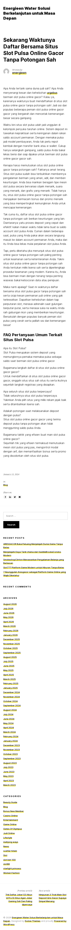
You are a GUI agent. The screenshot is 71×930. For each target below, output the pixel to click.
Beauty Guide (10, 802)
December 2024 (11, 692)
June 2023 (8, 771)
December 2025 (11, 639)
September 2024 (12, 705)
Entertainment (10, 820)
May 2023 (8, 776)
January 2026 (10, 635)
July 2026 (8, 608)
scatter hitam (10, 850)
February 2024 (10, 736)
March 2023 (9, 785)
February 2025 (10, 683)
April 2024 (8, 727)
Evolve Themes (32, 921)
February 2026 (10, 630)
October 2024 (10, 701)
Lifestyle (7, 837)
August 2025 (10, 657)
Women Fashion (11, 873)
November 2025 (11, 643)
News (6, 846)
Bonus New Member (13, 811)
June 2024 (8, 718)
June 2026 (8, 613)
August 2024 (10, 710)
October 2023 (10, 754)
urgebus (52, 92)
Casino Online (10, 815)
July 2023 (8, 767)
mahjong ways (10, 842)
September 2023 (12, 758)
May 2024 (8, 723)
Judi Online (9, 833)
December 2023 (11, 745)
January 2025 (10, 688)
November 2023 (11, 749)
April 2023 (8, 780)
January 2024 (10, 741)
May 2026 (8, 617)
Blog (5, 485)
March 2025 (9, 679)
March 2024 (9, 732)
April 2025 (8, 674)
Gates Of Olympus (12, 828)
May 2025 (8, 670)
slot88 (6, 864)
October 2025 (10, 648)
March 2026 (9, 626)
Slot (5, 855)
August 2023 (10, 763)
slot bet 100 (9, 859)
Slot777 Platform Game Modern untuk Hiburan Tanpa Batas (33, 567)
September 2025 (12, 652)
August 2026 (10, 604)
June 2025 (8, 665)
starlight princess (12, 868)
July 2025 (8, 661)
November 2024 (11, 696)
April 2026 (8, 621)
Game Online (10, 824)
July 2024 (8, 714)
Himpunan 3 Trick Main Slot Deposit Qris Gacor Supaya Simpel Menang (52, 898)
